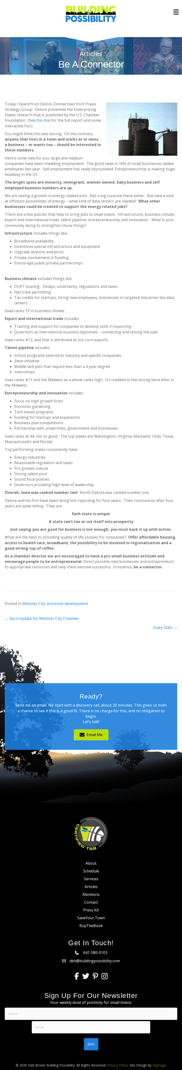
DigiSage (159, 1065)
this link (43, 120)
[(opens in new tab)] (91, 833)
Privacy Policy (117, 1065)
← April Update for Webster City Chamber (42, 618)
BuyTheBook (91, 925)
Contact (91, 902)
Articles (91, 886)
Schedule (91, 871)
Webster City (33, 603)
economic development (67, 603)
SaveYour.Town (91, 917)
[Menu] (176, 12)
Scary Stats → (165, 627)
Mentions (91, 894)
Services (91, 878)
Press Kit (91, 910)
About (91, 863)
